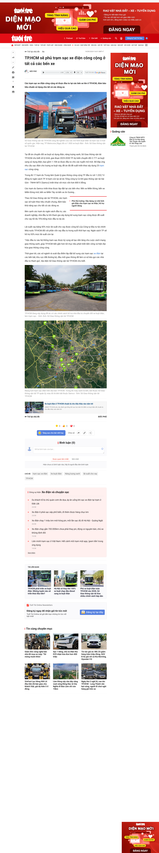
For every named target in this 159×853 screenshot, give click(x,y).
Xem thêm (31, 553)
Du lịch (77, 45)
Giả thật (134, 45)
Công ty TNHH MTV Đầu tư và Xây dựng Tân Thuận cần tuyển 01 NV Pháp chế (137, 141)
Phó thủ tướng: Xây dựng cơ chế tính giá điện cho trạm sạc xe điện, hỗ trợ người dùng (88, 203)
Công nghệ (67, 45)
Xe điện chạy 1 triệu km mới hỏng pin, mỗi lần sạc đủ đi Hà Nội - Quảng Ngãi (67, 520)
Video (31, 45)
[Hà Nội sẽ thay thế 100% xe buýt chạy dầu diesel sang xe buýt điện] (65, 578)
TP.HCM (29, 478)
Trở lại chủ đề (33, 51)
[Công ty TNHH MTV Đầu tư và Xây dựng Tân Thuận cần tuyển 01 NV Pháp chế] (118, 141)
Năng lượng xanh (72, 473)
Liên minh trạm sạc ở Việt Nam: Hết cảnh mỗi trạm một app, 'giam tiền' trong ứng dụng (67, 543)
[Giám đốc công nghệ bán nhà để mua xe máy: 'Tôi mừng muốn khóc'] (37, 641)
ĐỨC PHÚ (33, 71)
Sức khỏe (127, 45)
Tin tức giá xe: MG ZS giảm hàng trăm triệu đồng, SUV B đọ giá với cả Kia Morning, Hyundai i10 (93, 655)
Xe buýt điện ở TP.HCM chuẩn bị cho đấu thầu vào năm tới (69, 404)
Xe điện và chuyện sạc (55, 492)
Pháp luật (50, 45)
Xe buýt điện (56, 473)
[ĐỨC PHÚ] (27, 71)
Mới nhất (17, 45)
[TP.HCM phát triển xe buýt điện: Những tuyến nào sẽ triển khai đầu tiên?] (39, 578)
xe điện (97, 253)
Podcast (69, 38)
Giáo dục (114, 45)
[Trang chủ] (12, 45)
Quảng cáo (107, 38)
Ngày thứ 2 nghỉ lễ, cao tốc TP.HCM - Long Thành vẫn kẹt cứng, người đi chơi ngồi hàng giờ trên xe (93, 685)
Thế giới (43, 45)
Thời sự (36, 45)
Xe (73, 45)
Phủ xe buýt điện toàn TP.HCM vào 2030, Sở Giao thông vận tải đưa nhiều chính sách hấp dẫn (91, 592)
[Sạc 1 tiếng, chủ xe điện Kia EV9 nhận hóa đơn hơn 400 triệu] (65, 641)
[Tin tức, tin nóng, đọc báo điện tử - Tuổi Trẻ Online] (21, 38)
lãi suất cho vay (90, 473)
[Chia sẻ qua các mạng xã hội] (90, 433)
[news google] (95, 72)
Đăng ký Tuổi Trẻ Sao (134, 38)
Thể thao (106, 45)
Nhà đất (120, 45)
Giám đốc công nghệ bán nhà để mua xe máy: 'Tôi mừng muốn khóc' (36, 654)
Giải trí (100, 45)
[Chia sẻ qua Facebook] (78, 433)
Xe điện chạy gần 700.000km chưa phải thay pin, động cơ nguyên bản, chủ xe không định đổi (67, 531)
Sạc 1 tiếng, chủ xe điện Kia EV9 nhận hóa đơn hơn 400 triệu (65, 654)
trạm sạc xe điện (40, 473)
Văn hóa (94, 45)
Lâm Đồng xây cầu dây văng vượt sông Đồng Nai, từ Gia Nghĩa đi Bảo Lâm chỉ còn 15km (65, 685)
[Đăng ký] (92, 612)
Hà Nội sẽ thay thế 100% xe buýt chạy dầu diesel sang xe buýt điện (65, 591)
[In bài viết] (13, 92)
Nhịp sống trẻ (85, 45)
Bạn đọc (141, 45)
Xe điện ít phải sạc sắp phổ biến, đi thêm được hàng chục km (60, 512)
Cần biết (94, 38)
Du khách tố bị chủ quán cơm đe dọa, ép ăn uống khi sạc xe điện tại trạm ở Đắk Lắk (66, 502)
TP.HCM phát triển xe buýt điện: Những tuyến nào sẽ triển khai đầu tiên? (39, 591)
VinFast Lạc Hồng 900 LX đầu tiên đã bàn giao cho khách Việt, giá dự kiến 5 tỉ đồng (36, 685)
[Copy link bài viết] (84, 433)
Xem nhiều (25, 45)
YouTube (82, 38)
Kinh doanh (58, 45)
